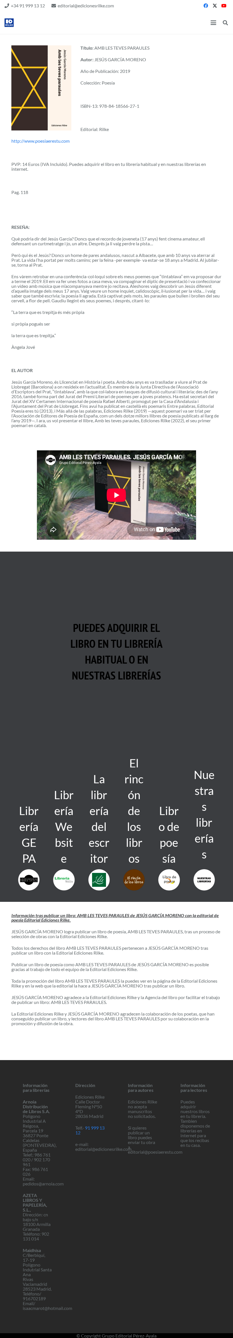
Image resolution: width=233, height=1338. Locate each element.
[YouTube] (223, 5)
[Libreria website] (63, 879)
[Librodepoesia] (169, 879)
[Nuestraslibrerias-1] (204, 879)
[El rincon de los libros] (134, 879)
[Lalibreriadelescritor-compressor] (99, 879)
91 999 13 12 (90, 1130)
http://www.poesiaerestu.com (40, 140)
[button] (213, 23)
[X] (214, 5)
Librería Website (64, 826)
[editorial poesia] (9, 22)
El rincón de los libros (133, 810)
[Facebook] (205, 5)
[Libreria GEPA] (28, 879)
